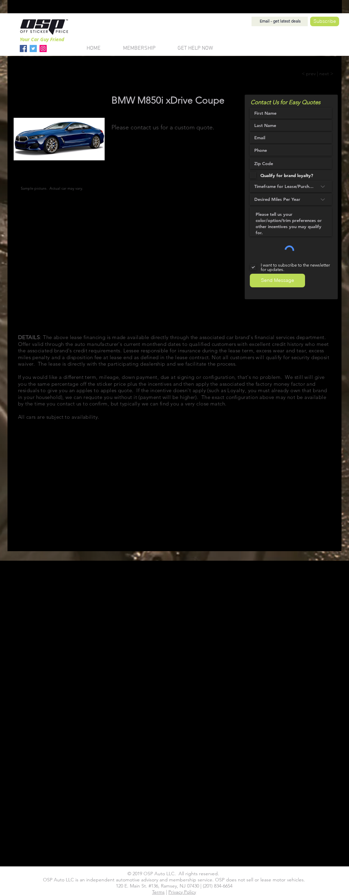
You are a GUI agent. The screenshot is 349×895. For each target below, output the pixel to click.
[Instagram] (43, 48)
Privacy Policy (182, 892)
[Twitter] (33, 48)
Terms (158, 892)
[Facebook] (23, 48)
